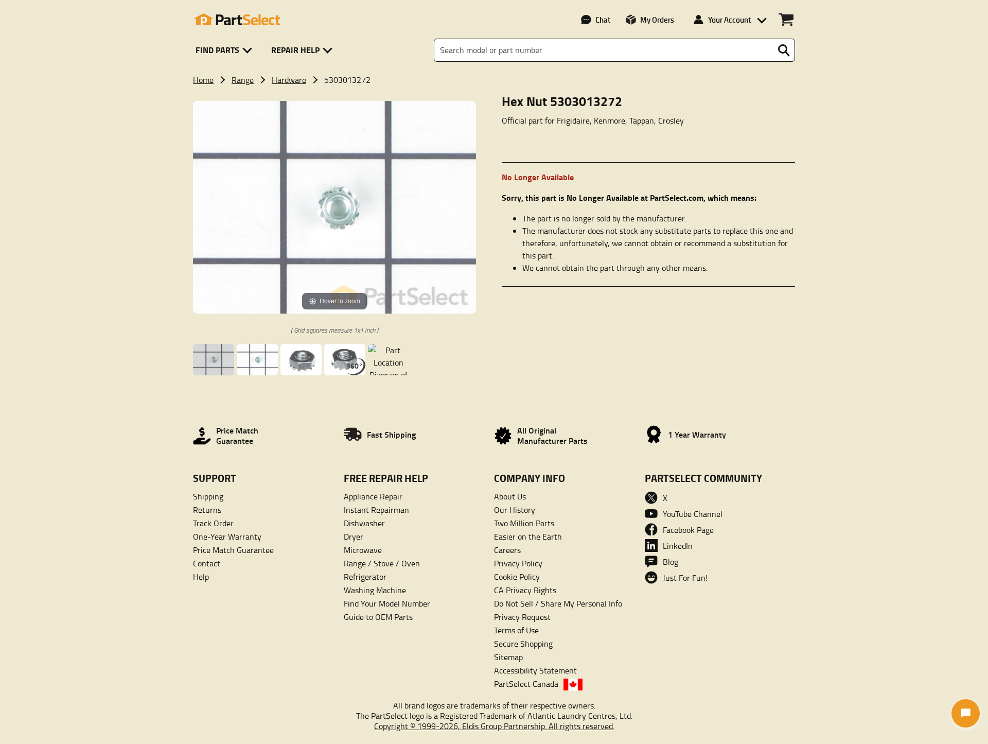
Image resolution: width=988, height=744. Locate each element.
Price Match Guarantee (233, 550)
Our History (514, 509)
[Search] (783, 50)
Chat (602, 19)
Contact (206, 563)
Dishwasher (364, 523)
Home (203, 80)
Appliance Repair (373, 496)
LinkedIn (678, 545)
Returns (207, 509)
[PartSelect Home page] (236, 19)
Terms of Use (516, 630)
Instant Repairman (376, 509)
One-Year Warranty (227, 536)
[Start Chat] (965, 713)
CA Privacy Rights (525, 590)
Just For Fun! (685, 577)
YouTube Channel (692, 514)
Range (243, 80)
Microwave (363, 550)
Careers (507, 550)
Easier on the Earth (528, 536)
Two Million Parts (524, 523)
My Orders (657, 19)
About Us (510, 496)
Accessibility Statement (535, 670)
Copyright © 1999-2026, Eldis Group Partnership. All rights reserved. (494, 726)
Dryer (353, 536)
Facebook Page (688, 529)
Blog (670, 561)
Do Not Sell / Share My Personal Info (558, 603)
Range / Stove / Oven (382, 563)
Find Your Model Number (387, 603)
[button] (225, 50)
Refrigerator (365, 576)
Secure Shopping (523, 643)
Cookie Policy (517, 576)
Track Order (213, 523)
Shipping (208, 496)
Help (201, 576)
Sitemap (508, 657)
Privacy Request (522, 616)
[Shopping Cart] (786, 19)
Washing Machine (375, 590)
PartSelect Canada (526, 684)
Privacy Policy (518, 563)
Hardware (289, 80)
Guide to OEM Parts (378, 616)
